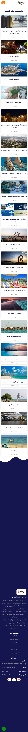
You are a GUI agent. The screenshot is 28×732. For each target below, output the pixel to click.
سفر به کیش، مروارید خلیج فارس (14, 267)
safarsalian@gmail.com (9, 667)
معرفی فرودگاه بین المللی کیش (14, 428)
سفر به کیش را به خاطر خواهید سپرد (14, 359)
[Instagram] (14, 679)
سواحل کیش (14, 451)
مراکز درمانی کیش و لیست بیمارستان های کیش (14, 196)
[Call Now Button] (4, 729)
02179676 (5, 671)
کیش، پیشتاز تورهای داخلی (14, 336)
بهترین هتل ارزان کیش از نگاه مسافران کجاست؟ (14, 150)
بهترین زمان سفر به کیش (14, 313)
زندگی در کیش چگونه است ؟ (14, 102)
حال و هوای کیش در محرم (14, 56)
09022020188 (6, 675)
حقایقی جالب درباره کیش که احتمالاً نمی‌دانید (14, 382)
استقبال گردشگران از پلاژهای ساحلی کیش (14, 290)
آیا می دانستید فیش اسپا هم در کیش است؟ (14, 173)
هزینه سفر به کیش (14, 79)
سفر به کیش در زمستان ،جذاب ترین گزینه (14, 244)
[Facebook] (19, 679)
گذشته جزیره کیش (14, 405)
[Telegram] (9, 679)
